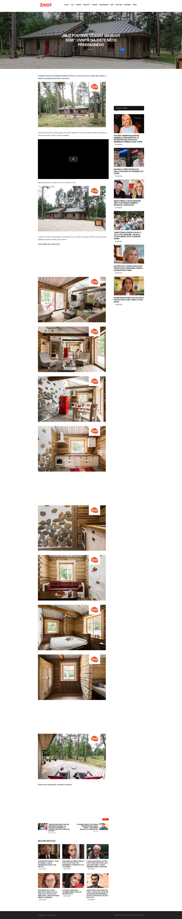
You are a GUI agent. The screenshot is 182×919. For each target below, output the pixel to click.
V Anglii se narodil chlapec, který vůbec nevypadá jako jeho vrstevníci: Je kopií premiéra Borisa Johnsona (97, 864)
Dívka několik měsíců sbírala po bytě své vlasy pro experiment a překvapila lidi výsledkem (73, 864)
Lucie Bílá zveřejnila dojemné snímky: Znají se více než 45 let (71, 892)
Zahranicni (103, 5)
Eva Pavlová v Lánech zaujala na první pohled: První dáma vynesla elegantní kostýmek (128, 268)
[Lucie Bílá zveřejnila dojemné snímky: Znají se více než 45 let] (73, 880)
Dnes (135, 5)
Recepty (87, 5)
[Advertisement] (73, 261)
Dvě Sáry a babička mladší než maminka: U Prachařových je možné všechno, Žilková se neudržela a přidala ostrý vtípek (128, 139)
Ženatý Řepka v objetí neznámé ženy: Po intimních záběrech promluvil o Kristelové (127, 203)
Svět (112, 5)
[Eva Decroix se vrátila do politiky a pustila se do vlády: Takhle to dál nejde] (129, 285)
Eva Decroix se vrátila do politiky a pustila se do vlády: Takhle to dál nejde (129, 300)
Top (72, 5)
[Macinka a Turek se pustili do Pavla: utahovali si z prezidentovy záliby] (129, 157)
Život (66, 5)
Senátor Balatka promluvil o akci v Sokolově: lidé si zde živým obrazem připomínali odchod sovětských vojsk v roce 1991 (97, 893)
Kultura (119, 5)
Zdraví (94, 5)
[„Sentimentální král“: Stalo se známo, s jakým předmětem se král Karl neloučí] (49, 851)
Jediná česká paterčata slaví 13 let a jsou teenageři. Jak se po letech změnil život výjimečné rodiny (127, 235)
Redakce (127, 5)
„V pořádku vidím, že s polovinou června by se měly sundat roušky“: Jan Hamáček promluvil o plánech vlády (87, 828)
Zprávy (79, 5)
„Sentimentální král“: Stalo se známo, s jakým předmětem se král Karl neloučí (48, 864)
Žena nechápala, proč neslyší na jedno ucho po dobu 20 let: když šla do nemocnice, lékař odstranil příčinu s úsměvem (48, 893)
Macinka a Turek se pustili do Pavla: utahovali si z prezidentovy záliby (129, 171)
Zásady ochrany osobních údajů (122, 915)
